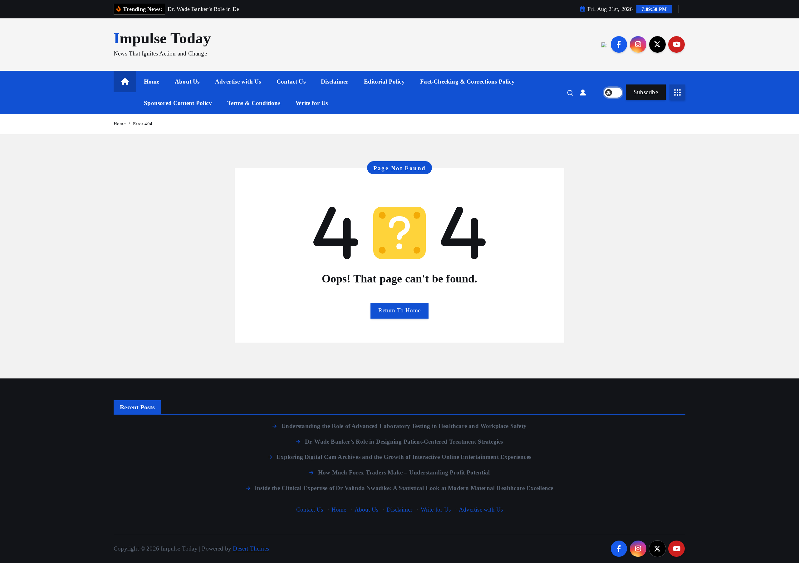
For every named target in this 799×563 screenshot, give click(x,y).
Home (151, 81)
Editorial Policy (384, 81)
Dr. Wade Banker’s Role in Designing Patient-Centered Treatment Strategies (404, 441)
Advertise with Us (238, 81)
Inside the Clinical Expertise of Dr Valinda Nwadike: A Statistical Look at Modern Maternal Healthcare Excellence (404, 488)
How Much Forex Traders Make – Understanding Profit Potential (404, 472)
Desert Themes (251, 548)
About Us (187, 81)
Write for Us (312, 103)
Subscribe (646, 92)
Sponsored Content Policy (178, 103)
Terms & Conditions (253, 103)
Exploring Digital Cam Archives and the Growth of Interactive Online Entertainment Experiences (404, 457)
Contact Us (291, 81)
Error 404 (142, 123)
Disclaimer (334, 81)
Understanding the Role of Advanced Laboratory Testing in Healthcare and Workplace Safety (404, 426)
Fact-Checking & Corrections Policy (467, 81)
